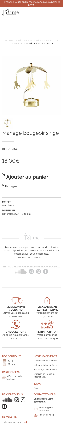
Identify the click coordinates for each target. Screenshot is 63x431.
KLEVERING (10, 149)
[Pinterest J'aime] (24, 399)
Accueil (9, 40)
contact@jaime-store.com (46, 409)
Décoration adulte (47, 40)
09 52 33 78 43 (47, 415)
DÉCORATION (25, 40)
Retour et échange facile (45, 365)
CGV (36, 388)
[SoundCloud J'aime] (8, 399)
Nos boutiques (11, 356)
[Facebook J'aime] (5, 406)
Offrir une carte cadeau (14, 377)
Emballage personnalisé (45, 369)
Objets (18, 43)
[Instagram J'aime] (17, 399)
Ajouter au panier (26, 177)
